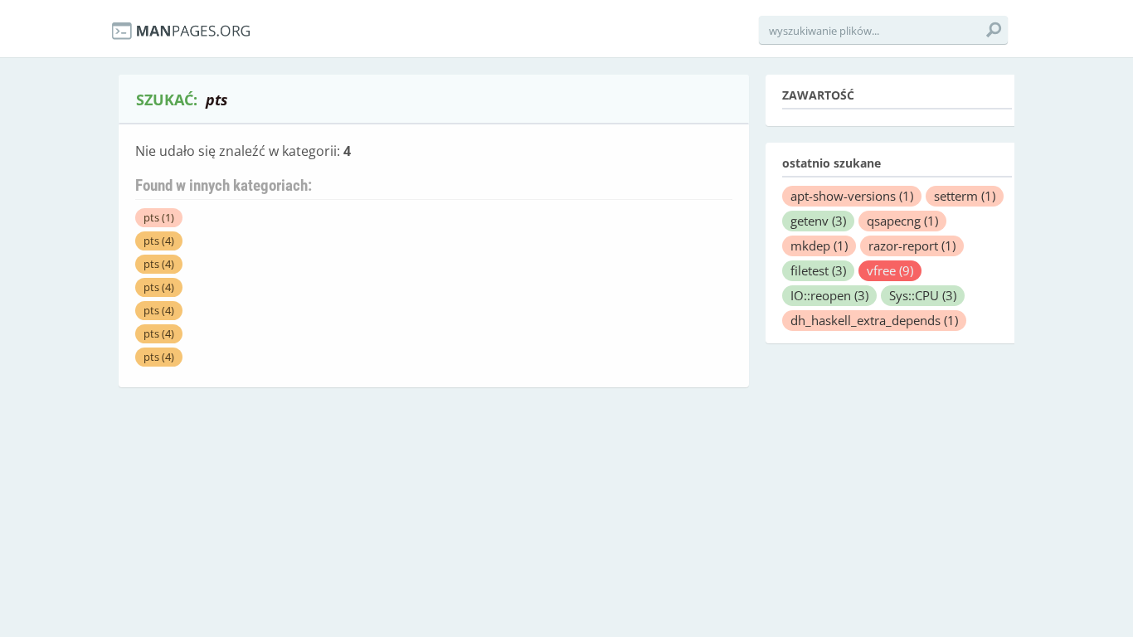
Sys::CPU (922, 295)
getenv (818, 220)
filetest (818, 270)
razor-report (912, 245)
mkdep (819, 245)
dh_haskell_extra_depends (874, 320)
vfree (890, 270)
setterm (964, 195)
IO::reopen (829, 295)
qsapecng (902, 220)
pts (158, 217)
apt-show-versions (851, 195)
